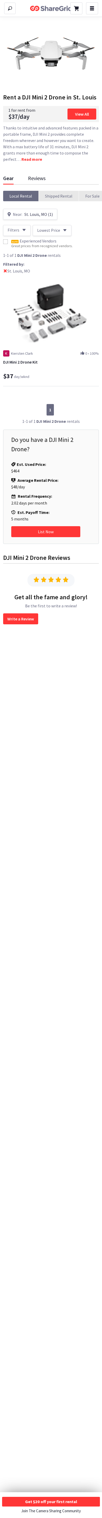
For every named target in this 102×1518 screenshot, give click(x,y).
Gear (8, 178)
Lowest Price (48, 230)
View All (82, 114)
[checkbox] (5, 241)
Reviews (37, 178)
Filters (13, 230)
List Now (46, 531)
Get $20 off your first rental (51, 1501)
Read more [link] (31, 159)
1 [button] (50, 409)
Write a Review (20, 618)
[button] (21, 196)
